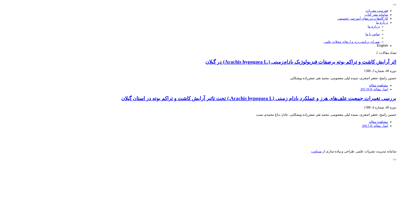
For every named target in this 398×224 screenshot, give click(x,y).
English (382, 45)
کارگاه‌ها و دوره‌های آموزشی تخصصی (362, 18)
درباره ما (382, 22)
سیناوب (316, 151)
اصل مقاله (374, 89)
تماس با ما (372, 34)
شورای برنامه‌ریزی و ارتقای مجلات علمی (352, 42)
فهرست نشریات (377, 10)
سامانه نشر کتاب (376, 14)
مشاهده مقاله (378, 85)
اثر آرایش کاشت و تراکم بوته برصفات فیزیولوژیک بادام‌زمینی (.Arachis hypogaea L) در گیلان (300, 62)
